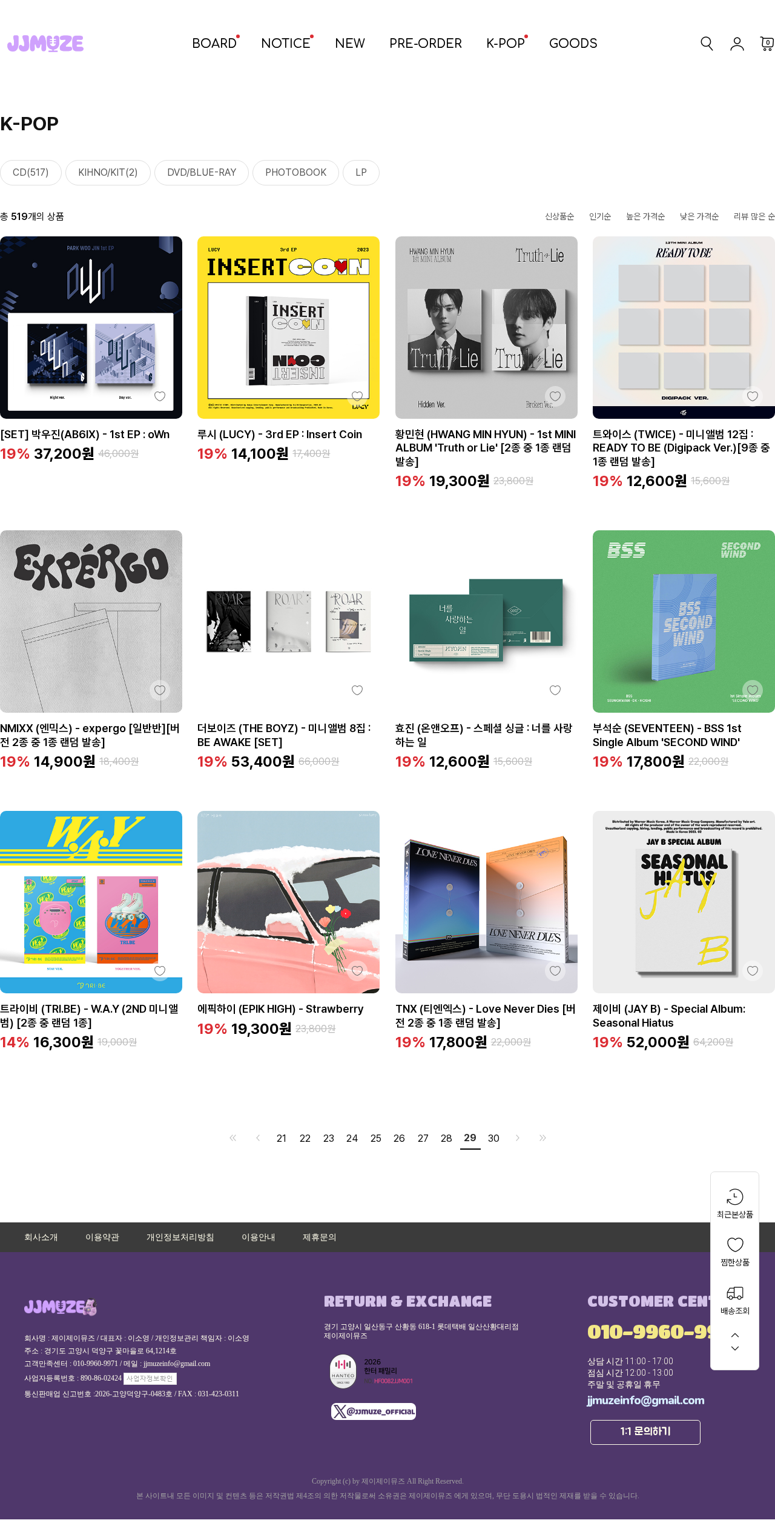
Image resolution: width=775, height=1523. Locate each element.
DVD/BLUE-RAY (201, 172)
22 (305, 1138)
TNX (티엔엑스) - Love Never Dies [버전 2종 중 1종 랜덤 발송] (485, 1015)
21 (281, 1138)
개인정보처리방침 (180, 1237)
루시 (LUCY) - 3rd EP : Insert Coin (279, 434)
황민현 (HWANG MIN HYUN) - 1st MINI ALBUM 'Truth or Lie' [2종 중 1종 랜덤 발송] (485, 448)
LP (361, 172)
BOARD (214, 44)
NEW (350, 44)
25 (376, 1138)
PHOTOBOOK (295, 172)
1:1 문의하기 (646, 1432)
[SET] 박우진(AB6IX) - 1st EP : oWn (85, 434)
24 (352, 1138)
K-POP (505, 44)
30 (494, 1138)
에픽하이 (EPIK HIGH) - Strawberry (280, 1008)
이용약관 (102, 1237)
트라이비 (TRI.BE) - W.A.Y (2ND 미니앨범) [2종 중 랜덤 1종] (89, 1015)
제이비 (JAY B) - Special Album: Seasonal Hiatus (669, 1015)
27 (423, 1138)
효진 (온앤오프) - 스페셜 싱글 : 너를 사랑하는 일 (484, 735)
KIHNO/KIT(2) (108, 172)
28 (446, 1138)
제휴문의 (320, 1237)
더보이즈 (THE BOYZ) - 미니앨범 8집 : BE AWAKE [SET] (284, 735)
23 (328, 1138)
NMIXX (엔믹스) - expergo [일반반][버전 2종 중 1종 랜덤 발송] (90, 735)
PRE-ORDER (425, 44)
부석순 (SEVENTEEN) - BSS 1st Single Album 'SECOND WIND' (667, 735)
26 (399, 1138)
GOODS (573, 44)
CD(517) (31, 172)
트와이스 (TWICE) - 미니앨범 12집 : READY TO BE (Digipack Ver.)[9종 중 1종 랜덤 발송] (681, 448)
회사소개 (41, 1237)
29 (470, 1138)
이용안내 (258, 1237)
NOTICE (286, 44)
